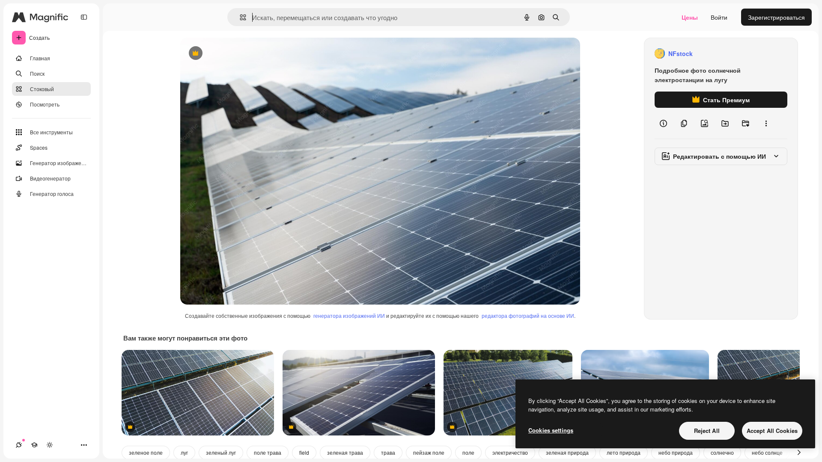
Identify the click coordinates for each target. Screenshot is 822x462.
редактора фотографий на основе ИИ (528, 315)
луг (184, 452)
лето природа (623, 452)
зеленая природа (567, 452)
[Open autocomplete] (239, 17)
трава (388, 452)
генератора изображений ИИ (349, 315)
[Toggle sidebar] (84, 17)
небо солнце (767, 452)
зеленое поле (146, 452)
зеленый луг (221, 452)
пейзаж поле (428, 452)
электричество (510, 452)
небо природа (675, 452)
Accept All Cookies (772, 430)
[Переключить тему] (50, 445)
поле (468, 452)
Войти (719, 17)
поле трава (267, 452)
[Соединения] (19, 445)
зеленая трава (345, 452)
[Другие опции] (765, 123)
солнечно (722, 452)
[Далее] (799, 452)
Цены (690, 17)
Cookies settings (550, 430)
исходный (237, 53)
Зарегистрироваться (776, 17)
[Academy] (34, 445)
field (304, 452)
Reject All (707, 430)
